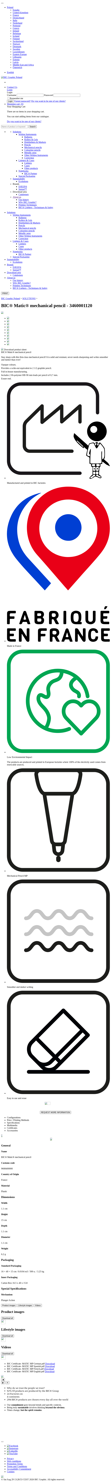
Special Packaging (26, 176)
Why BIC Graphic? (27, 202)
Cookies (10, 1471)
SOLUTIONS (29, 298)
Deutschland (18, 18)
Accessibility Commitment (19, 1469)
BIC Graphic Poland (10, 298)
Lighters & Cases (26, 160)
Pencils (27, 145)
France (16, 15)
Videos (38, 1305)
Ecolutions (23, 181)
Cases (27, 165)
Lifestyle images (25, 1305)
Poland (10, 7)
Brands (10, 264)
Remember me (16, 98)
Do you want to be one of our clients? (48, 101)
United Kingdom (20, 12)
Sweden (16, 49)
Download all (7, 1318)
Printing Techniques (27, 205)
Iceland (16, 36)
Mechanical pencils (33, 147)
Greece (16, 28)
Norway (16, 44)
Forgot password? (22, 101)
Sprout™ (22, 189)
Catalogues (23, 194)
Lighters (28, 163)
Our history (23, 199)
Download (50, 1363)
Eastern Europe (20, 54)
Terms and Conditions (17, 1466)
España (16, 10)
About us (17, 197)
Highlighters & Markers (35, 142)
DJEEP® (22, 186)
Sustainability (19, 179)
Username (11, 95)
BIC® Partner (30, 173)
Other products (31, 168)
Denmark (17, 46)
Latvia (15, 62)
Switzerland (18, 41)
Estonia (16, 59)
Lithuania (17, 57)
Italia (15, 20)
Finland (16, 38)
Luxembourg (19, 52)
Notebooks (23, 171)
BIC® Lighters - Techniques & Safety (35, 207)
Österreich (17, 67)
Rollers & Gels (31, 139)
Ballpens (28, 137)
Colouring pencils (32, 150)
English (10, 72)
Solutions (17, 131)
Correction (29, 158)
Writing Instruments (27, 134)
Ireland (16, 31)
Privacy (10, 1458)
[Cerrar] (2, 1441)
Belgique (17, 33)
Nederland (17, 23)
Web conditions (14, 1461)
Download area (14, 272)
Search (33, 127)
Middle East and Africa (23, 65)
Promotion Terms (15, 1464)
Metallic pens (30, 152)
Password (48, 95)
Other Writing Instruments (36, 155)
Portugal (16, 25)
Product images (8, 1305)
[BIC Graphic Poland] (11, 77)
